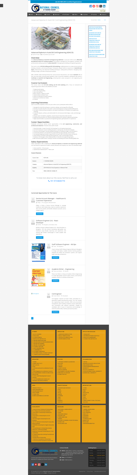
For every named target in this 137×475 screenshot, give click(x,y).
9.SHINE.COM (60, 422)
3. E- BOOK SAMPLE (37, 337)
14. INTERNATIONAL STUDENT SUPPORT (42, 353)
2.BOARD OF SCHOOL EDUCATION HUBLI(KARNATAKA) (91, 364)
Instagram (97, 6)
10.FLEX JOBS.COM (62, 423)
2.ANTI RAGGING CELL (37, 389)
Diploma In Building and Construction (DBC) (96, 51)
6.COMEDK (60, 395)
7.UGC (84, 397)
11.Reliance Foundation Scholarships (41, 439)
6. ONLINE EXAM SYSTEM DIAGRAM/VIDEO (42, 342)
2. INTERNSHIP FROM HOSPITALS (91, 335)
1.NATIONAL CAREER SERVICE (64, 409)
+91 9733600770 (57, 181)
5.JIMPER (59, 394)
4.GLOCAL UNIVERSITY (88, 369)
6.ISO (33, 369)
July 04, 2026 (51, 54)
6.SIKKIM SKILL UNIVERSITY (89, 372)
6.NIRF (84, 395)
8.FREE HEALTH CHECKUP (63, 372)
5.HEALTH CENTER (62, 369)
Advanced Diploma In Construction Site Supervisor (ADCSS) (95, 46)
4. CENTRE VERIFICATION (63, 339)
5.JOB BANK (85, 415)
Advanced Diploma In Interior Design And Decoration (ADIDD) (95, 34)
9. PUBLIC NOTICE (61, 374)
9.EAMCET (60, 400)
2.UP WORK (60, 411)
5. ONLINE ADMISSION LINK (39, 340)
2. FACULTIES (35, 335)
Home (31, 14)
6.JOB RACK (85, 417)
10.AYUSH (85, 402)
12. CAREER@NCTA (37, 350)
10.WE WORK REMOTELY (89, 423)
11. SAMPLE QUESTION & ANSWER (40, 354)
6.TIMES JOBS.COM (62, 417)
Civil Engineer (57, 294)
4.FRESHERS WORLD (62, 414)
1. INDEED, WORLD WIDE (89, 409)
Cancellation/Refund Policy (100, 471)
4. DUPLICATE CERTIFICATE (39, 339)
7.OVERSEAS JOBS (87, 418)
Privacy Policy (90, 471)
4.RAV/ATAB (86, 392)
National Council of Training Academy (51, 471)
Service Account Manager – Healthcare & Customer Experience (51, 199)
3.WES (84, 391)
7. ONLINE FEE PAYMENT (38, 343)
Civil (105, 20)
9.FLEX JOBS (86, 422)
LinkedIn (104, 6)
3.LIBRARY (59, 366)
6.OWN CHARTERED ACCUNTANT (40, 395)
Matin (45, 473)
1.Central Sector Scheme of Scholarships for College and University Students (42, 410)
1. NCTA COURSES (36, 334)
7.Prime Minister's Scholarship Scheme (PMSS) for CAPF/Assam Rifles (42, 428)
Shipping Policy (82, 471)
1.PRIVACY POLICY (36, 388)
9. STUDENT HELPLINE (37, 346)
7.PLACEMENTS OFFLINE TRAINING (66, 371)
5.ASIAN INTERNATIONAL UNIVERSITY (92, 371)
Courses (48, 14)
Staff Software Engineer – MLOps (64, 244)
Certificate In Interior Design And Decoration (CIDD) (96, 28)
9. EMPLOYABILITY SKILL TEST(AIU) (91, 400)
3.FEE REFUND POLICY (37, 391)
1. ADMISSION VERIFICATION (64, 334)
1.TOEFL (85, 388)
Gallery (75, 14)
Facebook (90, 6)
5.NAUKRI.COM (61, 415)
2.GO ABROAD (86, 411)
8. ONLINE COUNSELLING (38, 345)
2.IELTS (84, 389)
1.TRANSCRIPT (86, 334)
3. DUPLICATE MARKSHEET (89, 337)
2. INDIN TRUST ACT (37, 363)
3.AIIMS (59, 391)
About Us (39, 14)
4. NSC (33, 366)
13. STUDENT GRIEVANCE (38, 351)
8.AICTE (85, 399)
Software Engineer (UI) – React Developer (47, 222)
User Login (102, 11)
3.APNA (59, 412)
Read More (39, 213)
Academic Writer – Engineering (63, 269)
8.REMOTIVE (86, 420)
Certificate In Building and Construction (96, 55)
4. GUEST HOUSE (61, 368)
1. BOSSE (85, 362)
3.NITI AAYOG (35, 365)
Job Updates (85, 14)
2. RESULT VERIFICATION (63, 335)
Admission (56, 14)
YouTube (94, 6)
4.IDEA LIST (85, 414)
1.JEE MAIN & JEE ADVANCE (64, 388)
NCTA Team (37, 54)
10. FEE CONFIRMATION (38, 348)
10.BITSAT (60, 402)
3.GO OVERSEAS (87, 412)
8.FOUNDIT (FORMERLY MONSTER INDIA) (67, 420)
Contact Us (103, 14)
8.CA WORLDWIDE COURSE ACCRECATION (42, 372)
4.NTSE (59, 392)
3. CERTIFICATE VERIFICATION (64, 337)
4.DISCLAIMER (35, 392)
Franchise (94, 14)
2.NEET (59, 389)
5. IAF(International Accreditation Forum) (42, 368)
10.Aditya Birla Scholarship (39, 437)
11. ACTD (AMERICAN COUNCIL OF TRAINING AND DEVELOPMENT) (40, 379)
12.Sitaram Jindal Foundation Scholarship (42, 440)
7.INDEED (59, 418)
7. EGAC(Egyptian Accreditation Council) (42, 371)
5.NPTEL (85, 394)
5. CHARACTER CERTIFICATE (90, 339)
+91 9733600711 (102, 9)
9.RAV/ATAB (35, 374)
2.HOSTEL (59, 365)
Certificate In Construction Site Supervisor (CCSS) (94, 40)
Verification (66, 14)
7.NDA (59, 397)
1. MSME (34, 362)
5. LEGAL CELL (35, 394)
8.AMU (59, 399)
